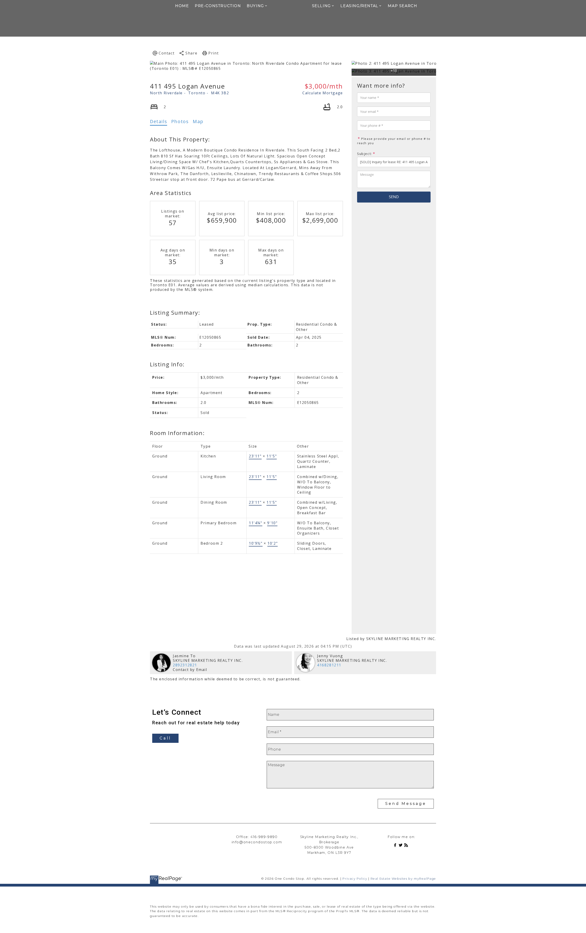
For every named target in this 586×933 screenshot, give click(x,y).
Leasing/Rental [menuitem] (359, 6)
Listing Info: (167, 364)
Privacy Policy (354, 878)
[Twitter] (401, 846)
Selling (321, 6)
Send (394, 196)
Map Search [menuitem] (402, 6)
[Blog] (407, 846)
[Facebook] (396, 846)
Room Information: (177, 433)
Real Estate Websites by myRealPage (403, 878)
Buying (255, 6)
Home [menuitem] (182, 6)
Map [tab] (198, 121)
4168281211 (329, 665)
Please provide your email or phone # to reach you (394, 141)
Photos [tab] (180, 121)
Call (165, 738)
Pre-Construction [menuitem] (218, 6)
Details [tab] (158, 121)
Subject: (364, 153)
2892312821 (185, 665)
